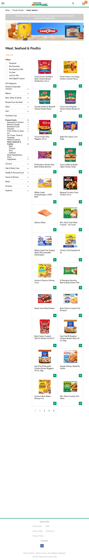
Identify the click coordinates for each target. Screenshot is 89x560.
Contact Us (50, 531)
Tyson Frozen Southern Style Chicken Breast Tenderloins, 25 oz (43, 79)
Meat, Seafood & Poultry (37, 10)
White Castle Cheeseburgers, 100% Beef (43, 195)
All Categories (11, 83)
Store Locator (38, 531)
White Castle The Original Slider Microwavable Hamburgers (44, 253)
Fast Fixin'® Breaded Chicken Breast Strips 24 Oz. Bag (69, 338)
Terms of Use (41, 553)
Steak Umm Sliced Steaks (44, 308)
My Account (37, 526)
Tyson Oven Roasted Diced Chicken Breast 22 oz (70, 109)
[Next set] (53, 410)
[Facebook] (42, 546)
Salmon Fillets (39, 222)
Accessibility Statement (57, 553)
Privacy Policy (38, 536)
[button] (44, 31)
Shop (7, 10)
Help (47, 526)
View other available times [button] (44, 18)
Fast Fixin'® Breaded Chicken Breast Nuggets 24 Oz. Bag (44, 368)
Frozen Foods (18, 10)
